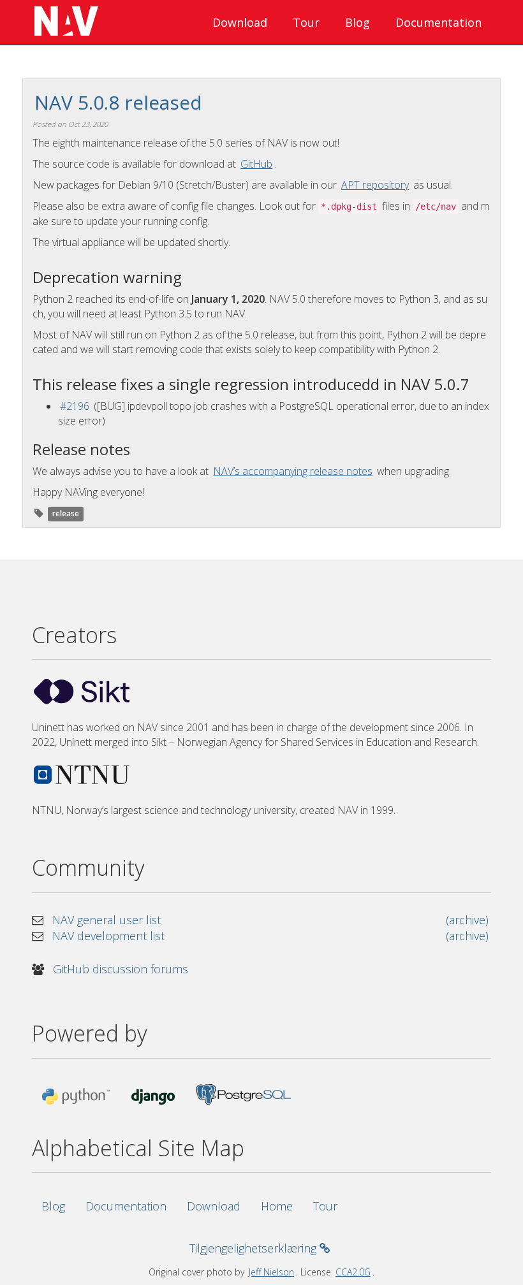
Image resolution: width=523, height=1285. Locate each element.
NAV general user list (106, 919)
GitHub (256, 164)
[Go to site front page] (64, 22)
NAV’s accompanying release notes (292, 471)
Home (277, 1206)
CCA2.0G (353, 1272)
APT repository (375, 185)
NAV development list (108, 935)
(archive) (467, 919)
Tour (306, 22)
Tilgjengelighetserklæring (254, 1248)
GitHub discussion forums (120, 968)
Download (239, 22)
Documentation (438, 22)
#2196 (74, 406)
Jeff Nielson (271, 1272)
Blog (357, 22)
